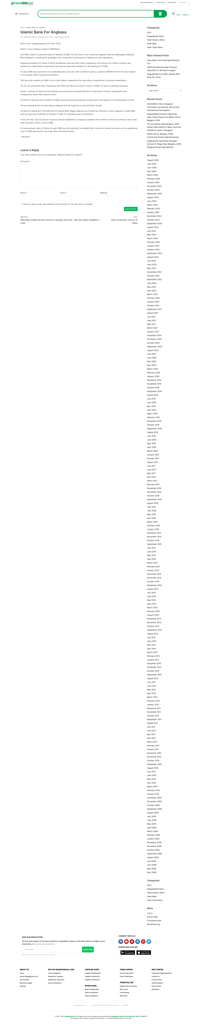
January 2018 (153, 455)
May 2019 (151, 406)
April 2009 (151, 827)
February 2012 (153, 701)
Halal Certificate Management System (104, 1005)
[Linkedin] (137, 941)
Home (22, 27)
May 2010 (151, 779)
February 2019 (153, 417)
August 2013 (152, 633)
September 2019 (154, 391)
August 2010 (152, 768)
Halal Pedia (172, 2)
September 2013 (154, 630)
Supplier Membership (93, 973)
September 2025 (154, 193)
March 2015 (152, 563)
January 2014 (153, 615)
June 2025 (152, 201)
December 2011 (154, 708)
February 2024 (153, 242)
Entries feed (152, 917)
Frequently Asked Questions (162, 973)
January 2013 (153, 660)
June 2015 (151, 551)
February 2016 (153, 525)
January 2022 (153, 302)
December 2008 (154, 842)
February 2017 (153, 484)
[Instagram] (143, 941)
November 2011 (154, 712)
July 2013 (151, 637)
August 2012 (152, 678)
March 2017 (152, 481)
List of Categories (54, 973)
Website (103, 193)
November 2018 (154, 421)
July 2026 (151, 164)
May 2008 (151, 868)
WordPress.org (153, 924)
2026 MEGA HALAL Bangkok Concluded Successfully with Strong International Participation (163, 107)
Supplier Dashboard (92, 980)
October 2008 (153, 850)
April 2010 (151, 783)
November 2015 (154, 536)
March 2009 (152, 831)
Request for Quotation (56, 980)
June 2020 (152, 357)
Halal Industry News (61, 37)
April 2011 (151, 738)
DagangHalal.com (80, 1005)
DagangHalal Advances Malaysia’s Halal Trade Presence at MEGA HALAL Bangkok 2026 (164, 117)
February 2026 (153, 178)
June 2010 (151, 775)
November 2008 (154, 846)
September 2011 (154, 719)
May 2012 (151, 689)
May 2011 (151, 734)
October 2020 (153, 343)
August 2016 (152, 503)
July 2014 (151, 592)
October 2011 (153, 715)
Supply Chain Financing (128, 986)
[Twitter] (148, 941)
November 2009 (154, 801)
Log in (150, 913)
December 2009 (154, 798)
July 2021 (151, 316)
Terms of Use (156, 986)
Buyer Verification (91, 992)
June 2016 (151, 510)
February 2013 (153, 656)
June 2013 (151, 641)
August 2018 (152, 432)
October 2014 (153, 581)
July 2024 (151, 231)
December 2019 (154, 380)
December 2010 (154, 753)
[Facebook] (120, 941)
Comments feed (154, 920)
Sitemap (23, 986)
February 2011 (153, 745)
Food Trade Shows (126, 976)
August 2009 (153, 812)
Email (63, 193)
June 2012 (151, 686)
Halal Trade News (155, 47)
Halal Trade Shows (126, 973)
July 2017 (151, 466)
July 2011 (151, 727)
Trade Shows (160, 2)
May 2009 (151, 824)
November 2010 (154, 757)
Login (178, 15)
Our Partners (24, 980)
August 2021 (152, 313)
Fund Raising (124, 992)
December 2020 (154, 335)
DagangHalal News (155, 36)
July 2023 (151, 261)
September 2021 (154, 309)
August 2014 (152, 589)
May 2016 (151, 514)
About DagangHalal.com (29, 976)
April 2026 (151, 171)
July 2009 (151, 816)
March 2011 (152, 742)
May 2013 (151, 645)
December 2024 (154, 216)
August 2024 (153, 227)
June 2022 (152, 283)
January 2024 (153, 246)
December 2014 (154, 574)
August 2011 (152, 723)
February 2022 (153, 298)
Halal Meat (152, 43)
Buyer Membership (92, 989)
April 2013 (151, 648)
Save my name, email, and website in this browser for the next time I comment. (58, 204)
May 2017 (151, 473)
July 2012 (151, 682)
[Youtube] (126, 941)
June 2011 (151, 730)
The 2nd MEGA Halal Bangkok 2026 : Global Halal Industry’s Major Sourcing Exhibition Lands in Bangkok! (164, 127)
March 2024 (152, 238)
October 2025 (153, 190)
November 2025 (154, 186)
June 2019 (151, 402)
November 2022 (154, 272)
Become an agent (26, 983)
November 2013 (154, 622)
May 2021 (151, 324)
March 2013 (152, 652)
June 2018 (151, 440)
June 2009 (152, 820)
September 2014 (154, 585)
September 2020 (154, 346)
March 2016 (152, 522)
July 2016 (151, 507)
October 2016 (153, 495)
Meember (125, 1005)
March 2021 (152, 328)
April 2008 (151, 872)
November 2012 (154, 667)
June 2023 (152, 264)
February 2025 (153, 208)
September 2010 (154, 764)
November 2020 (154, 339)
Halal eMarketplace (146, 2)
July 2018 (151, 436)
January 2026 (153, 182)
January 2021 (153, 331)
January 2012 (153, 704)
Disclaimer (155, 989)
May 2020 (151, 361)
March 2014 (152, 607)
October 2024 (153, 220)
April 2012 (151, 693)
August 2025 (153, 197)
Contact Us (155, 976)
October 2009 (153, 805)
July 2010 (151, 771)
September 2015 (154, 544)
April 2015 (151, 559)
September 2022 (154, 279)
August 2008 (153, 857)
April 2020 (151, 365)
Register (186, 15)
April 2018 (151, 447)
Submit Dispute (157, 983)
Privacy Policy (157, 980)
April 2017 (151, 477)
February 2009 (153, 835)
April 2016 (151, 518)
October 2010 (153, 760)
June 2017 (151, 469)
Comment (25, 161)
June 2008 (152, 865)
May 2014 (151, 600)
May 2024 (151, 234)
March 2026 (152, 175)
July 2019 (151, 399)
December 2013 (154, 619)
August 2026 (153, 160)
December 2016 (154, 488)
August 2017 (152, 462)
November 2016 (154, 492)
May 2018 (151, 443)
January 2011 (153, 749)
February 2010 (153, 790)
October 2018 (153, 425)
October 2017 (153, 458)
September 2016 (154, 499)
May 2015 (151, 555)
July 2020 (151, 354)
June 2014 (151, 596)
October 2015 (153, 540)
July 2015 (151, 548)
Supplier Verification (92, 976)
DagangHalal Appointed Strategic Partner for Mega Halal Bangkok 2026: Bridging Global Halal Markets (164, 144)
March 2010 (152, 786)
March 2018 (152, 451)
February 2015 (153, 566)
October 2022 (153, 276)
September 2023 (154, 253)
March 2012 (152, 697)
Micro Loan (124, 989)
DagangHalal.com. (70, 1016)
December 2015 (154, 533)
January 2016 (153, 529)
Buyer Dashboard (91, 996)
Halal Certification (54, 983)
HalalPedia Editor (29, 37)
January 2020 (153, 376)
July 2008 (151, 861)
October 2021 (153, 305)
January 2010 (153, 794)
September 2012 (154, 674)
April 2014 (151, 604)
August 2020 (153, 350)
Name (23, 193)
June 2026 (152, 167)
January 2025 (153, 212)
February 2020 (153, 372)
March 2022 (152, 294)
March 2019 (152, 413)
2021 (149, 32)
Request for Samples (55, 976)
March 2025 (152, 205)
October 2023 (153, 249)
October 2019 (153, 387)
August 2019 (152, 395)
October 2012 (153, 671)
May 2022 (151, 287)
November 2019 (154, 384)
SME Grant (123, 996)
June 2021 (151, 320)
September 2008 (154, 853)
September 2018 (154, 428)
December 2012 (154, 663)
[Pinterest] (132, 941)
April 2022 (151, 290)
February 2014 (153, 611)
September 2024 (154, 223)
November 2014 (154, 578)
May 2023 (151, 268)
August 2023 (153, 257)
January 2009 (153, 839)
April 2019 (151, 410)
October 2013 (153, 626)
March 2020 (152, 369)
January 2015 (153, 570)
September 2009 (154, 809)
